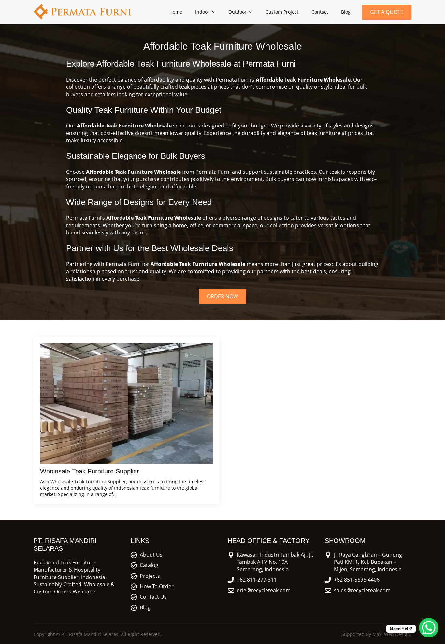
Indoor (202, 12)
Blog (346, 12)
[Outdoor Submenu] (253, 12)
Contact (319, 12)
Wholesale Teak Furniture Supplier (89, 471)
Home (175, 12)
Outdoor (237, 12)
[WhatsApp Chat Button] (428, 627)
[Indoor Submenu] (215, 12)
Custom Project (282, 12)
